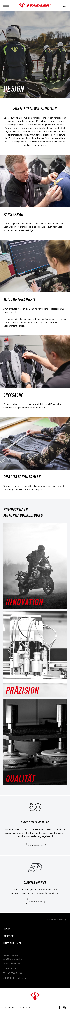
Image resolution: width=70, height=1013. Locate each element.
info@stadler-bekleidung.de (16, 977)
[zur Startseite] (35, 996)
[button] (6, 5)
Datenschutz (23, 1007)
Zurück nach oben (55, 919)
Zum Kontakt (36, 901)
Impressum (8, 1007)
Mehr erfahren (35, 844)
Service (8, 936)
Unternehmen (12, 943)
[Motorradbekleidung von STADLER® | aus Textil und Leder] (35, 5)
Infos (7, 929)
